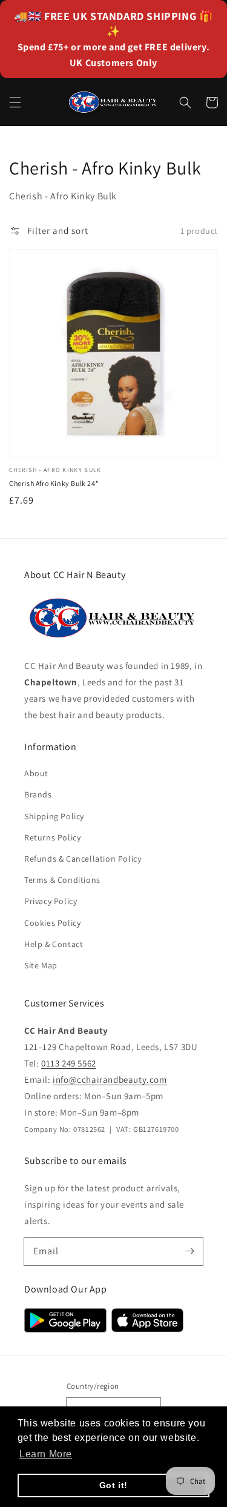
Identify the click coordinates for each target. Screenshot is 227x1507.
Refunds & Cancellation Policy (82, 858)
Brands (38, 794)
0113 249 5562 (68, 1063)
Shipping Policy (54, 816)
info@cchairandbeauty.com (109, 1079)
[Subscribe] (189, 1251)
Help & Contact (53, 944)
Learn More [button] (45, 1454)
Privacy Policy (50, 901)
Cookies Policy (52, 922)
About (36, 773)
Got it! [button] (113, 1485)
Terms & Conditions (62, 879)
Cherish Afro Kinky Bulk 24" (54, 483)
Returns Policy (52, 837)
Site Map (41, 965)
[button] (15, 102)
